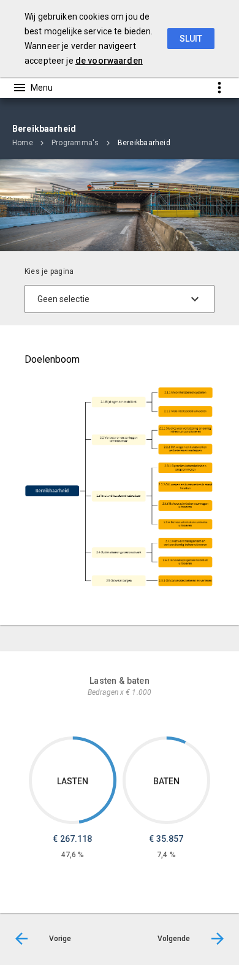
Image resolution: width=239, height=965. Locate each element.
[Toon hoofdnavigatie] (32, 87)
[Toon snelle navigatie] (219, 87)
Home (22, 142)
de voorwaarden (109, 61)
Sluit (191, 39)
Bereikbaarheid (144, 142)
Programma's (75, 142)
